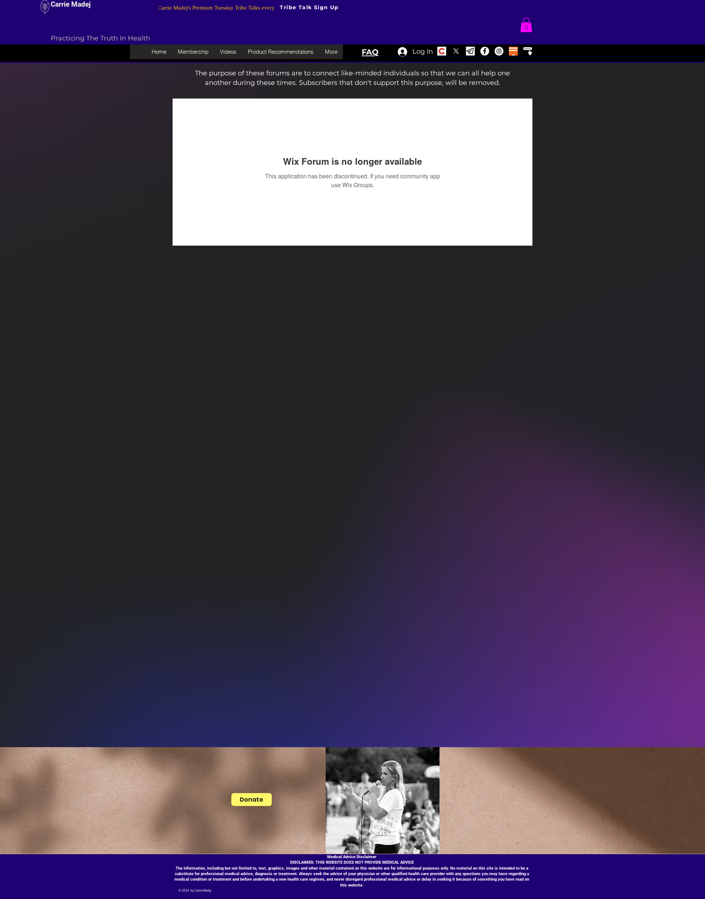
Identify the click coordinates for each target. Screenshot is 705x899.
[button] (526, 24)
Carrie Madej (71, 4)
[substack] (513, 51)
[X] (456, 51)
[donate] (527, 51)
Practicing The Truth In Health (100, 38)
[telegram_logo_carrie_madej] (470, 51)
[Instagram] (499, 51)
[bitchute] (441, 51)
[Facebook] (484, 51)
